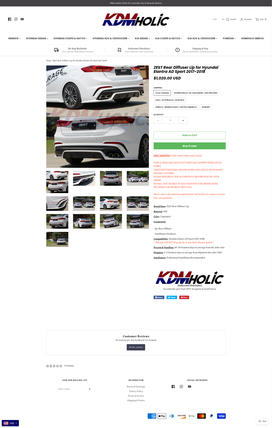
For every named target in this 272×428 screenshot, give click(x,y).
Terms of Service (136, 396)
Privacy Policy (136, 391)
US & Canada (162, 93)
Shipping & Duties (136, 400)
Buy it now (189, 146)
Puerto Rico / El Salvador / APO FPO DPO (195, 93)
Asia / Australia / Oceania (169, 100)
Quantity (159, 115)
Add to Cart (189, 135)
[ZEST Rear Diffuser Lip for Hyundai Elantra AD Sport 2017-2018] (57, 182)
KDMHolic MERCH (252, 38)
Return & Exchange (136, 386)
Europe (206, 107)
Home (48, 61)
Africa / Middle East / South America (176, 107)
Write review (136, 347)
